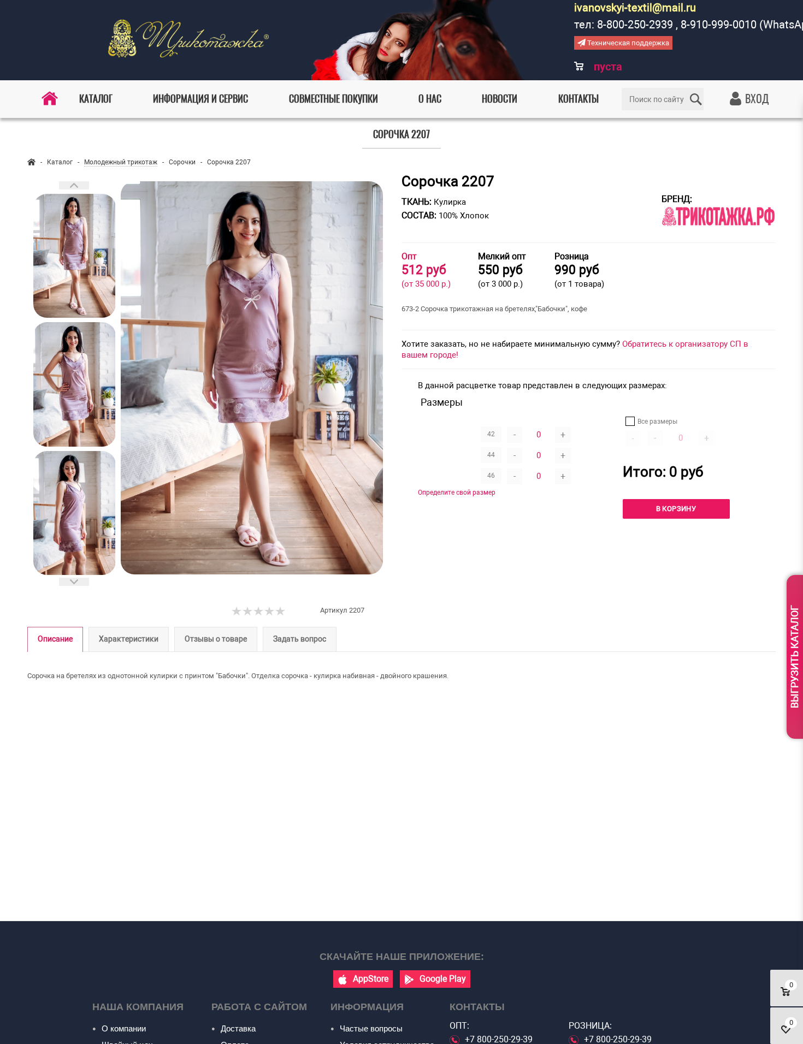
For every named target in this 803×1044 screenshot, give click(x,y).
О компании (124, 1028)
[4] (269, 611)
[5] (280, 611)
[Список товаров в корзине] (599, 74)
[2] (248, 611)
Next (74, 582)
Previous (74, 185)
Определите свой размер (456, 492)
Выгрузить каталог (794, 657)
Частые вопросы (371, 1028)
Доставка (238, 1028)
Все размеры (657, 421)
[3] (258, 611)
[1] (237, 611)
